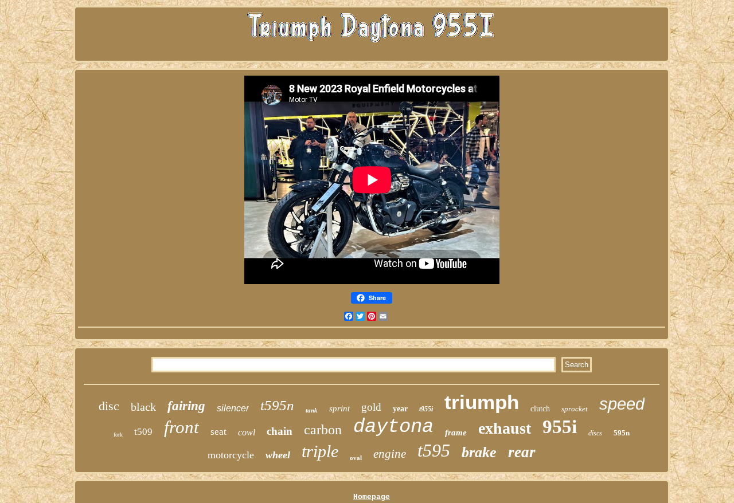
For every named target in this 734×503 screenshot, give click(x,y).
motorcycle (231, 455)
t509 (143, 431)
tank (312, 410)
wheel (278, 455)
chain (279, 431)
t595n (277, 405)
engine (389, 454)
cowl (246, 432)
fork (118, 434)
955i (559, 426)
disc (109, 406)
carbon (323, 429)
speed (622, 404)
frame (456, 432)
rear (522, 452)
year (400, 408)
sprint (339, 408)
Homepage (371, 497)
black (143, 406)
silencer (233, 408)
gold (371, 407)
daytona (393, 427)
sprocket (574, 408)
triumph (481, 402)
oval (356, 457)
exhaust (504, 428)
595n (622, 433)
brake (479, 452)
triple (320, 451)
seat (218, 431)
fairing (186, 406)
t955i (426, 409)
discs (595, 433)
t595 (433, 450)
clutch (540, 408)
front (181, 427)
